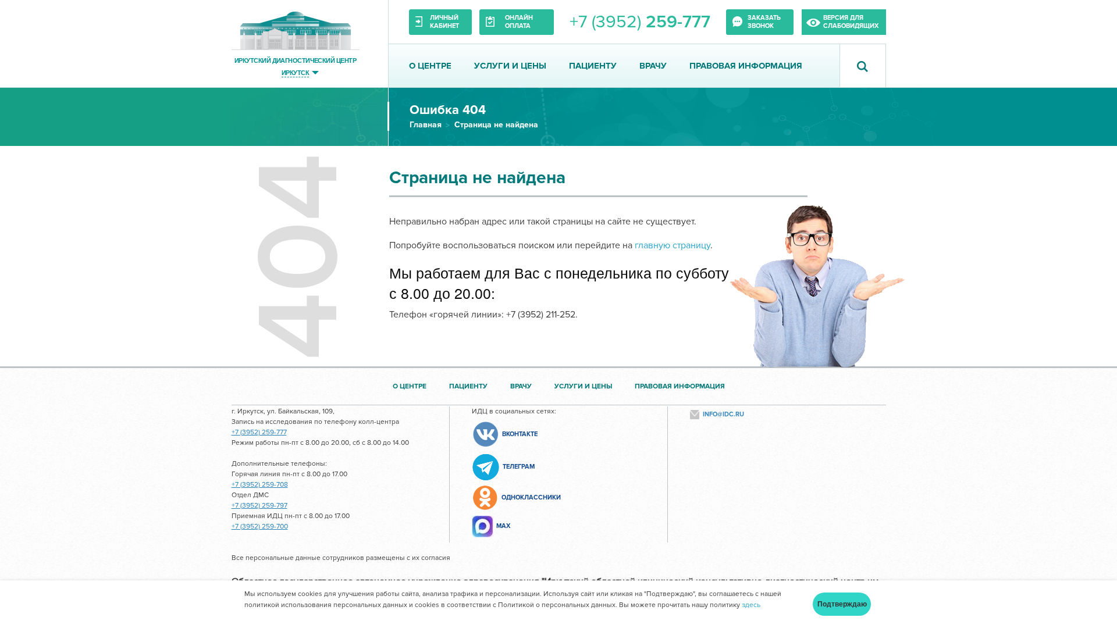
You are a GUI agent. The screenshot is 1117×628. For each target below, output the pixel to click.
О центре (430, 65)
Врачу (653, 65)
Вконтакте (520, 434)
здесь (751, 605)
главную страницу (672, 245)
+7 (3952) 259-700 (260, 526)
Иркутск (295, 72)
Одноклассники (531, 497)
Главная (426, 125)
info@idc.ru (723, 414)
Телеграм (519, 466)
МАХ (503, 526)
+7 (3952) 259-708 (260, 484)
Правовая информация (745, 65)
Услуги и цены (510, 65)
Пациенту (593, 65)
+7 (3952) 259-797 (259, 505)
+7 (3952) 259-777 (259, 432)
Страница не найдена (496, 125)
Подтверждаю (842, 604)
